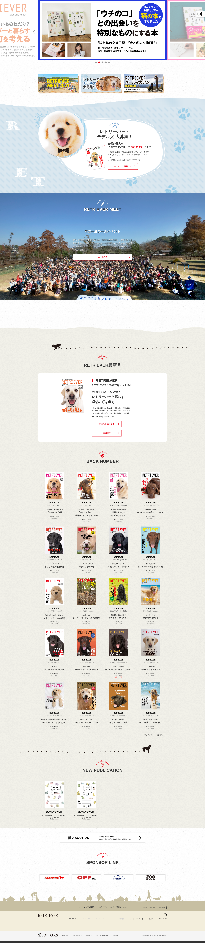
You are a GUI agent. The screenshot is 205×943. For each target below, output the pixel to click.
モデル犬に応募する (123, 166)
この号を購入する (106, 424)
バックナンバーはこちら (153, 735)
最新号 (151, 919)
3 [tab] (102, 62)
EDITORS (65, 935)
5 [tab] (109, 62)
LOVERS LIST (72, 919)
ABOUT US (162, 907)
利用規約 (115, 935)
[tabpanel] (102, 30)
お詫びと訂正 (118, 677)
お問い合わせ (76, 935)
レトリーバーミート (136, 919)
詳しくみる (102, 257)
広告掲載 (87, 935)
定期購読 (107, 433)
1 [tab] (96, 62)
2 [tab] (99, 62)
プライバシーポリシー (101, 935)
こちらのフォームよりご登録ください (112, 907)
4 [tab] (106, 62)
